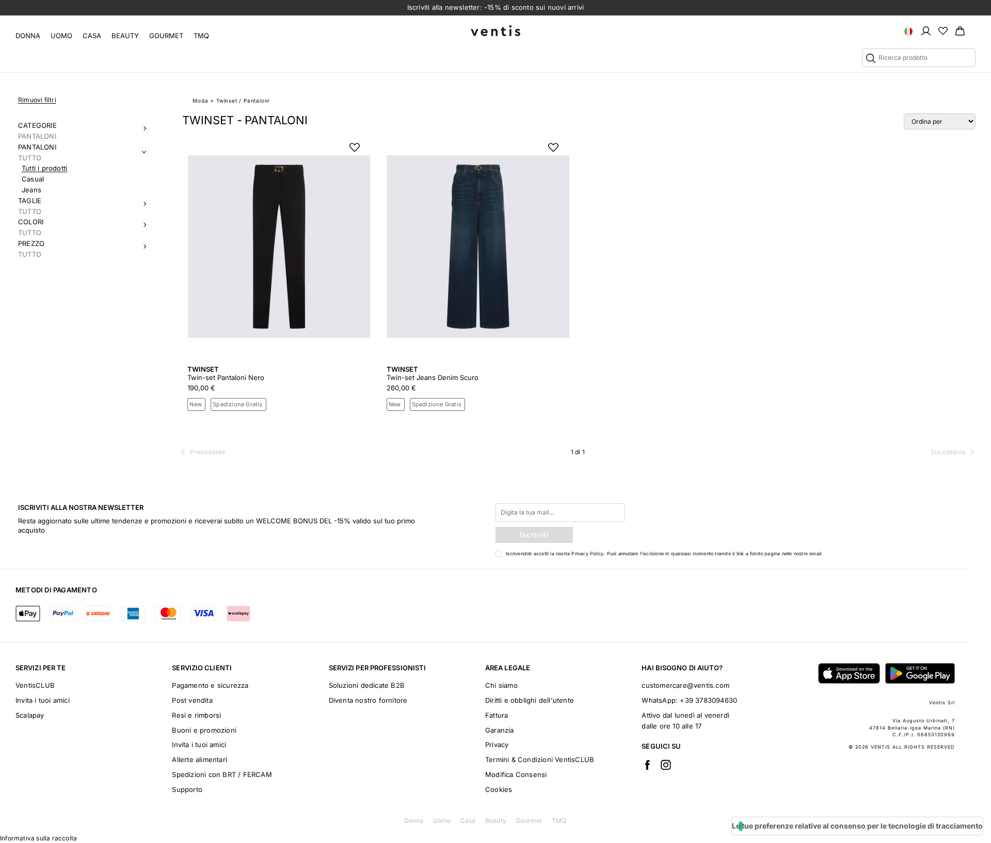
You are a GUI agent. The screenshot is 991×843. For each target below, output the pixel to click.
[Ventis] (495, 30)
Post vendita (192, 700)
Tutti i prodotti (44, 168)
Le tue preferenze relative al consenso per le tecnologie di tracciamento (857, 825)
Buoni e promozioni (204, 730)
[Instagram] (666, 764)
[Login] (926, 30)
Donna (27, 35)
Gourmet (166, 35)
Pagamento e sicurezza (210, 685)
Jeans (31, 190)
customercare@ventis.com (685, 685)
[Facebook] (647, 764)
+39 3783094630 (708, 700)
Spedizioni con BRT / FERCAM (221, 774)
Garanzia (499, 730)
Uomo (61, 35)
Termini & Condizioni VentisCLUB (539, 759)
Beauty (125, 35)
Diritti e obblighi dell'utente (529, 700)
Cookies (498, 789)
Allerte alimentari (199, 759)
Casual (33, 179)
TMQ (201, 35)
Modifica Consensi (516, 774)
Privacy (496, 744)
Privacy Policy (587, 553)
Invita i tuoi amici (42, 700)
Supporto (187, 789)
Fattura (496, 715)
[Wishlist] (943, 30)
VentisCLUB (35, 685)
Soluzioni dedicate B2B (367, 685)
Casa (92, 35)
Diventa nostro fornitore (368, 700)
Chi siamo (501, 685)
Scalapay (29, 715)
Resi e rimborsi (196, 715)
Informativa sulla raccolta (38, 838)
